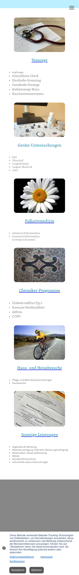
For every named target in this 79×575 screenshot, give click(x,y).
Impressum (47, 557)
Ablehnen (36, 570)
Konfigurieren (17, 561)
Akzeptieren (17, 570)
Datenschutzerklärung (22, 557)
